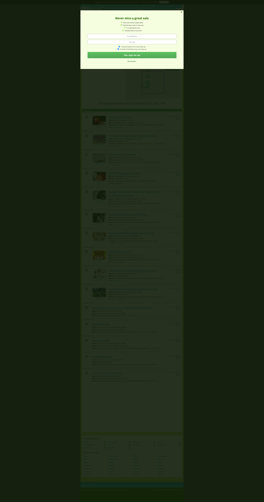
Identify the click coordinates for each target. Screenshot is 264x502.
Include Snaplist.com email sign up (133, 47)
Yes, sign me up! (132, 54)
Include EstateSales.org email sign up (133, 49)
